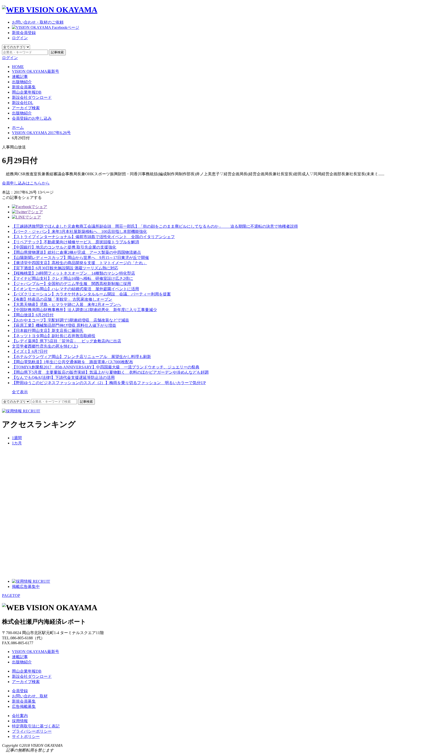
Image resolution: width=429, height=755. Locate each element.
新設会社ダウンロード (32, 97)
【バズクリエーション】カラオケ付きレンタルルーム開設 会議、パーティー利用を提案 (91, 294)
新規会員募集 (24, 87)
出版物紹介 (22, 82)
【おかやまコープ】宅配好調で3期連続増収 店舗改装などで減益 (70, 320)
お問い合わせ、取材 (30, 696)
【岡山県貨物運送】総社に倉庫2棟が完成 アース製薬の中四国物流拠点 (76, 252)
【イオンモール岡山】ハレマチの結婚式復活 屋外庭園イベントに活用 (75, 289)
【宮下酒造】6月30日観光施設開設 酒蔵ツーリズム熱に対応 (65, 268)
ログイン (20, 38)
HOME (18, 67)
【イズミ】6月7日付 (30, 351)
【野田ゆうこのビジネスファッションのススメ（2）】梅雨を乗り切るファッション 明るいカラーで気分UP (109, 383)
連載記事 (20, 76)
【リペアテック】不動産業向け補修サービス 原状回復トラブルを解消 (75, 242)
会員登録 (20, 691)
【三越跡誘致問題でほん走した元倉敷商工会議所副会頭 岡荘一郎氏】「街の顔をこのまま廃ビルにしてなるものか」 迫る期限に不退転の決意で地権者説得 (155, 226)
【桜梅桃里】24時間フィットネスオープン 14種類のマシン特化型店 (73, 273)
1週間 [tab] (17, 438)
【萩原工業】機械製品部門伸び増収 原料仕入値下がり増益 (64, 325)
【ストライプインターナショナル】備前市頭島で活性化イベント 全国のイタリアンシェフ (93, 237)
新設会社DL (22, 103)
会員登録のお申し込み (32, 118)
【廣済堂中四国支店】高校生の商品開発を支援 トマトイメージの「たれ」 (79, 263)
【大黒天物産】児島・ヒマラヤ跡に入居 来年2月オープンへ (66, 304)
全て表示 (20, 392)
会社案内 (20, 716)
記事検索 (57, 52)
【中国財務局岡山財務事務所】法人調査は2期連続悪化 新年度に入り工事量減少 (84, 310)
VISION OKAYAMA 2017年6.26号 (41, 133)
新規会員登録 (24, 33)
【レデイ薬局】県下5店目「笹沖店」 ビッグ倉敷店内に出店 (66, 341)
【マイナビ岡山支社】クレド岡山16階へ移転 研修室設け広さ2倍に (72, 278)
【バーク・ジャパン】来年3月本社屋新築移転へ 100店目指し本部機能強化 (79, 231)
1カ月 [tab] (17, 443)
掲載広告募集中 (26, 586)
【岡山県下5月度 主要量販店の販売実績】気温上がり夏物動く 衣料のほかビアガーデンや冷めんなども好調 (110, 372)
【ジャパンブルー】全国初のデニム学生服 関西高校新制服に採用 (71, 284)
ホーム (18, 127)
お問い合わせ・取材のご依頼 (38, 22)
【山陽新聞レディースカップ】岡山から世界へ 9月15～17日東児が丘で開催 (80, 257)
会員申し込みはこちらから (26, 183)
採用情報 (20, 721)
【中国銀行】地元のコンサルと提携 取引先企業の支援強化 (64, 247)
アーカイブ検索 (26, 108)
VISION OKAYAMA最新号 (35, 651)
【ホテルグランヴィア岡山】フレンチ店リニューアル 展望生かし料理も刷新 (81, 357)
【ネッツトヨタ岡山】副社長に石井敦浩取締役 (53, 336)
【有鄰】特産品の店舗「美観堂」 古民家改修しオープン (62, 299)
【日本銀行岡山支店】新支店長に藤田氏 (47, 330)
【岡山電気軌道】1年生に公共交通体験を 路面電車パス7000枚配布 (72, 362)
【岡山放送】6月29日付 (33, 315)
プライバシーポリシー (32, 731)
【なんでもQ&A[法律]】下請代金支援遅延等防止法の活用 (63, 377)
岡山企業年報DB (26, 92)
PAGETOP (11, 595)
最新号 (35, 71)
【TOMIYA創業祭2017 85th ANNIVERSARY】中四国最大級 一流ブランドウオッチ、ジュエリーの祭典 (105, 367)
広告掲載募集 (24, 706)
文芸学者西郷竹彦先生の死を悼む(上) (45, 346)
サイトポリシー (26, 736)
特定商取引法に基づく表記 (36, 726)
